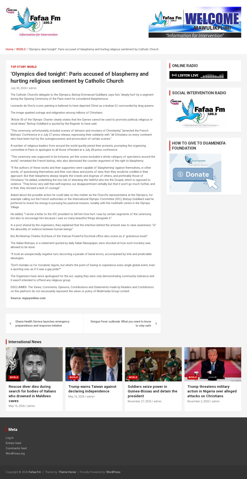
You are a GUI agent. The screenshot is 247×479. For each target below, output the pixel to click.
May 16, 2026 (17, 406)
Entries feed (13, 443)
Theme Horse (67, 472)
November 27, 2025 (139, 401)
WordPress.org (15, 453)
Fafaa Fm (35, 472)
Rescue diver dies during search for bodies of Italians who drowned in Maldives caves (32, 393)
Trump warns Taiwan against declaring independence (92, 389)
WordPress (113, 472)
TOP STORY (18, 66)
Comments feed (16, 448)
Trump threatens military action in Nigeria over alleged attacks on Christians (212, 391)
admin (33, 88)
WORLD (32, 66)
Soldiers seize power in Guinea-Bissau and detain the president (152, 391)
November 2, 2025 (198, 401)
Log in (10, 438)
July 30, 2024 (19, 88)
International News (24, 341)
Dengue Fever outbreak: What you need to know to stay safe (121, 323)
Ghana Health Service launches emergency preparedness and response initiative (42, 323)
